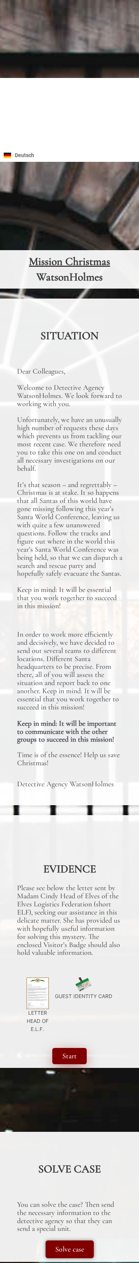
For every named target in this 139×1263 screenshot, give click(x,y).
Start (69, 1056)
